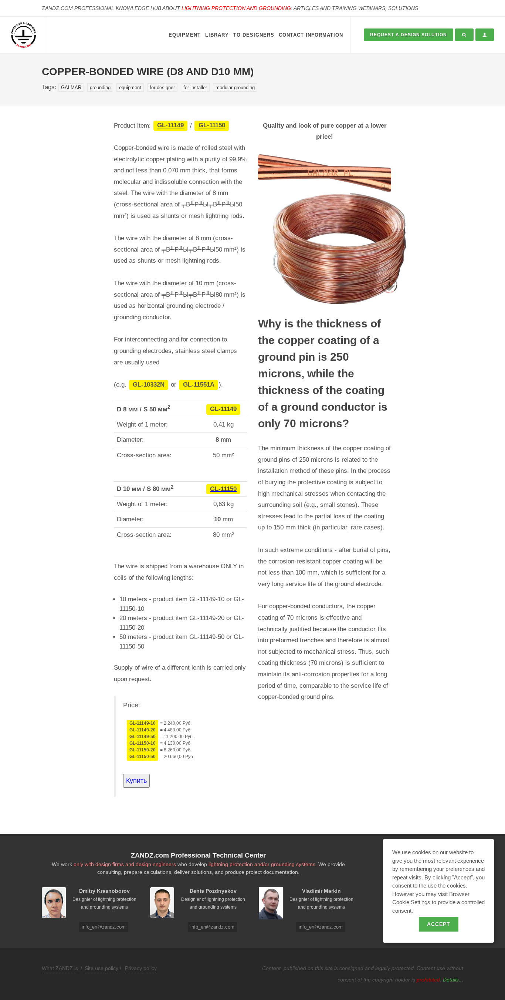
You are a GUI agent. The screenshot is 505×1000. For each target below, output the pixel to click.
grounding (100, 87)
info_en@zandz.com (104, 927)
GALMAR (71, 87)
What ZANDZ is (60, 968)
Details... (453, 980)
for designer (162, 87)
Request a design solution (408, 34)
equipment (130, 87)
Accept (438, 924)
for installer (195, 87)
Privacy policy (141, 968)
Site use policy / (103, 968)
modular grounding (235, 87)
